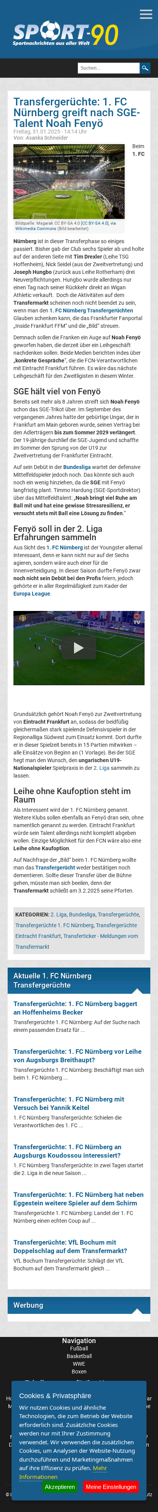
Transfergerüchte (118, 914)
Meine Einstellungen (111, 1487)
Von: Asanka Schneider (40, 137)
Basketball (79, 1356)
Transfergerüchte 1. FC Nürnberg (54, 925)
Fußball (79, 1348)
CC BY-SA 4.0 (94, 223)
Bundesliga (82, 914)
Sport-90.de (65, 33)
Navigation (79, 1341)
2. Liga (102, 768)
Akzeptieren (60, 1487)
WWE (79, 1364)
